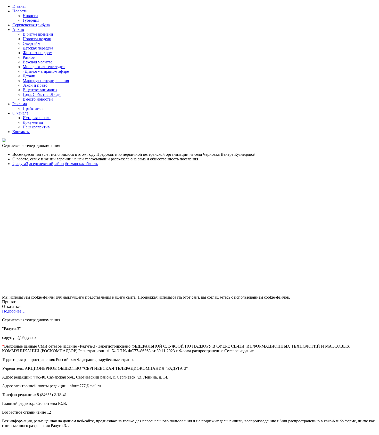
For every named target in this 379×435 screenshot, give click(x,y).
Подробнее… (14, 311)
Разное (29, 57)
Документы (33, 122)
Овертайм (31, 43)
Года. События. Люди (42, 94)
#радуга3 (20, 163)
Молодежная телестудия (44, 66)
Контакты (21, 131)
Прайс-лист (33, 108)
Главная (19, 6)
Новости (20, 11)
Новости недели (37, 39)
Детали (29, 76)
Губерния (31, 20)
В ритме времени (38, 34)
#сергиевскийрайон (46, 163)
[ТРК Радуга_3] (4, 141)
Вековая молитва (38, 62)
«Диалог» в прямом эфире (46, 71)
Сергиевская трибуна (31, 25)
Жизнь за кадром (37, 53)
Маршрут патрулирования (46, 80)
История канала (37, 118)
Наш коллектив (36, 127)
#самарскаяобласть (81, 163)
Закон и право (35, 85)
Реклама (19, 104)
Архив (18, 29)
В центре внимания (40, 90)
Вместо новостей (38, 99)
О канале (20, 113)
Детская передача (38, 48)
